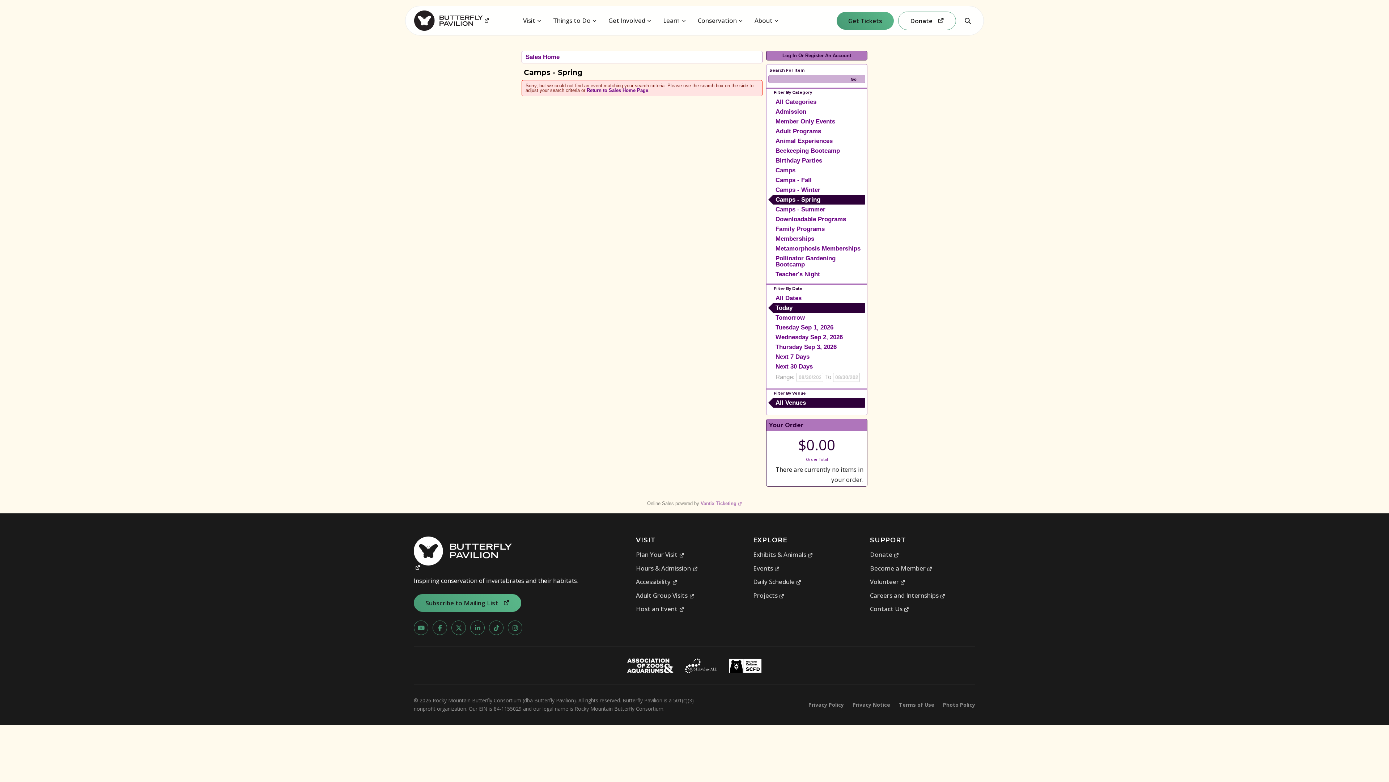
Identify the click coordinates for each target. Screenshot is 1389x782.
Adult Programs (798, 131)
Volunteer (888, 581)
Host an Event (660, 609)
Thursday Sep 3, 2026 (806, 347)
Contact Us (889, 609)
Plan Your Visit (660, 554)
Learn (671, 20)
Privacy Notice (871, 704)
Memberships (795, 238)
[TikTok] (496, 628)
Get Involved (626, 20)
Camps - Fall (794, 180)
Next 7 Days (793, 356)
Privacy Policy (826, 704)
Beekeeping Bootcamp (808, 150)
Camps (785, 170)
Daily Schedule (777, 581)
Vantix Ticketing (721, 503)
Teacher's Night (798, 274)
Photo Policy (959, 704)
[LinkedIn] (477, 628)
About (764, 20)
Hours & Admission (667, 568)
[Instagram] (515, 628)
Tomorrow (790, 317)
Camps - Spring (798, 199)
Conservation (717, 20)
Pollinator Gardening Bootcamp (806, 261)
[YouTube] (421, 628)
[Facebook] (440, 628)
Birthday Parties (799, 160)
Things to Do (572, 20)
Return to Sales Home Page (617, 90)
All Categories (796, 101)
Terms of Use (916, 704)
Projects (769, 595)
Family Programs (800, 229)
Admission (791, 111)
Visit (529, 20)
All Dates (789, 298)
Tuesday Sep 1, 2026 (804, 327)
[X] (458, 628)
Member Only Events (805, 121)
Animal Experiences (804, 141)
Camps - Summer (800, 209)
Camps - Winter (798, 189)
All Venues (791, 402)
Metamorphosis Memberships (818, 248)
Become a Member (901, 568)
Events (766, 568)
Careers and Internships (908, 595)
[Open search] (967, 20)
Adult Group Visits (665, 595)
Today (784, 307)
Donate (884, 554)
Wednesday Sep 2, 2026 (809, 337)
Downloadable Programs (811, 219)
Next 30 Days (794, 366)
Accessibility (656, 581)
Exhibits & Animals (783, 554)
